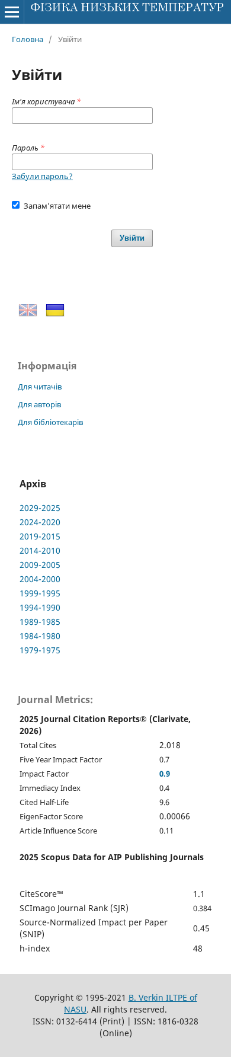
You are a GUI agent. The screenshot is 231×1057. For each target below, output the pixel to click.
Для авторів (39, 404)
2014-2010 (40, 550)
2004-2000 (40, 579)
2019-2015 (40, 536)
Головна (27, 39)
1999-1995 (40, 593)
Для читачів (40, 386)
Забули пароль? (42, 176)
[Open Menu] (12, 12)
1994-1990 (40, 607)
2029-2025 (40, 507)
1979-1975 (40, 650)
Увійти (132, 238)
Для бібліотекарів (50, 422)
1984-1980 (40, 635)
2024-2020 (40, 522)
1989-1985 (40, 621)
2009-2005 (40, 564)
